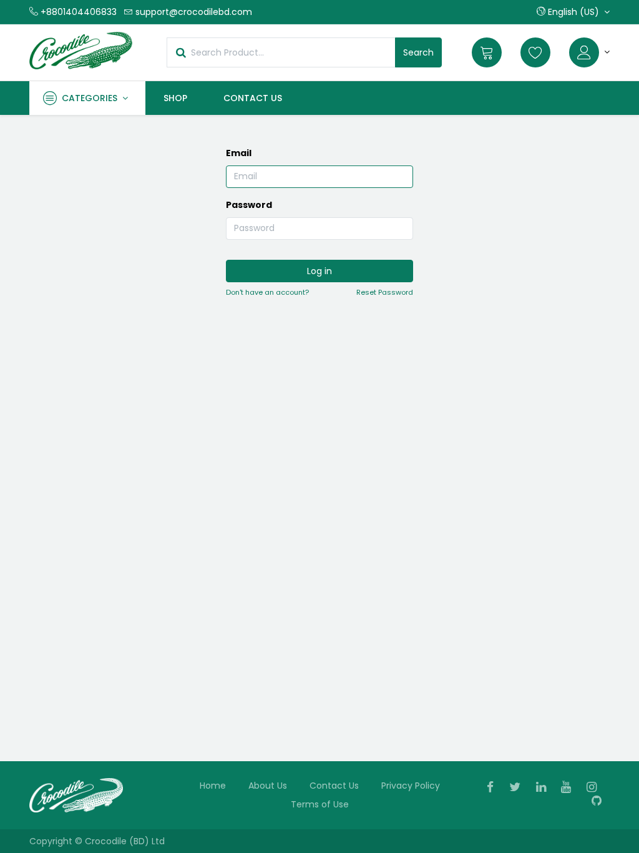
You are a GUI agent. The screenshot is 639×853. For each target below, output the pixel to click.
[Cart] (487, 52)
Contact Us (334, 785)
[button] (573, 12)
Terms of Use (320, 804)
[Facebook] (494, 788)
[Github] (601, 802)
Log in (319, 271)
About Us (267, 785)
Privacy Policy (410, 785)
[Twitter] (519, 788)
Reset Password (384, 292)
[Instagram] (596, 788)
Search (418, 52)
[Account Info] (589, 52)
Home (213, 785)
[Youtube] (570, 788)
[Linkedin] (545, 788)
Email (238, 153)
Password (249, 205)
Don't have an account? (267, 292)
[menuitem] (175, 98)
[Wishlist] (535, 52)
